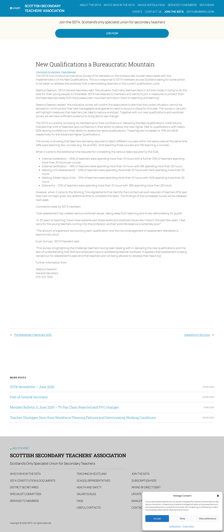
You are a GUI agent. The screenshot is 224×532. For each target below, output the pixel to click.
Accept (157, 518)
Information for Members (48, 72)
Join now (112, 33)
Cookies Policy (175, 526)
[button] (217, 495)
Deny (182, 518)
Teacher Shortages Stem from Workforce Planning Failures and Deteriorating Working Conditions (83, 418)
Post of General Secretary (29, 397)
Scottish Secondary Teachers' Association (44, 8)
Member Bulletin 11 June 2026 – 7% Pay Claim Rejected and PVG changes (64, 407)
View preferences (207, 518)
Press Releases (68, 72)
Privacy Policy (188, 526)
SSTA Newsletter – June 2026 (32, 387)
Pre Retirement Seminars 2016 (33, 335)
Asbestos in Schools (197, 335)
